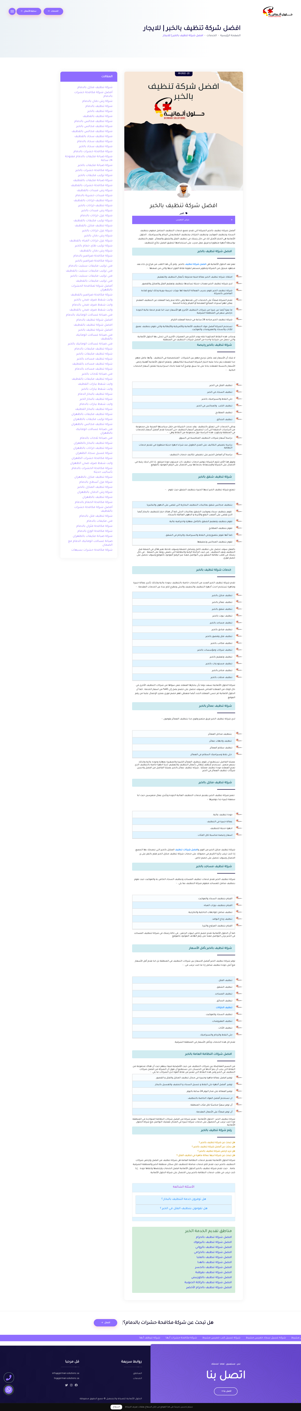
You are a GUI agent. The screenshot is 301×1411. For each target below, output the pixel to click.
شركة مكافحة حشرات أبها (124, 1338)
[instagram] (71, 1385)
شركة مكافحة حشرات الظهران (92, 458)
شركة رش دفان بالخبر (98, 235)
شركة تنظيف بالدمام (99, 106)
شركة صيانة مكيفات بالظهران (93, 536)
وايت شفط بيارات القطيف (95, 384)
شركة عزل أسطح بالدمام (96, 482)
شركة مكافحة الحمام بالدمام (94, 502)
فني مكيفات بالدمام (100, 521)
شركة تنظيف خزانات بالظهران (93, 448)
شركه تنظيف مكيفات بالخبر (95, 354)
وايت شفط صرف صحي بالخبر (93, 300)
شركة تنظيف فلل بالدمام (96, 516)
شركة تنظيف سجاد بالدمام (95, 141)
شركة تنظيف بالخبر (100, 111)
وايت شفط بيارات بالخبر (97, 389)
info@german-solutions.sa (65, 1373)
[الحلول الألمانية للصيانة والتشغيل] (277, 12)
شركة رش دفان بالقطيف (96, 251)
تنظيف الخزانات (224, 1008)
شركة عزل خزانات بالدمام (96, 215)
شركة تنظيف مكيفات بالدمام (93, 349)
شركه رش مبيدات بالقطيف (95, 190)
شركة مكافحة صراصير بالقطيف (92, 295)
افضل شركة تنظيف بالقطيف (93, 325)
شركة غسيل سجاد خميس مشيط (208, 1338)
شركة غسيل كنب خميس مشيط (164, 1338)
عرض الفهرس (182, 220)
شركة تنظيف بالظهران (97, 497)
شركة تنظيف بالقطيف (98, 116)
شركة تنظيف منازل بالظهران (93, 477)
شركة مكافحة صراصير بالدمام (93, 256)
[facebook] (76, 1385)
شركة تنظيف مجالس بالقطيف (92, 131)
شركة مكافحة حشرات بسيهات (92, 550)
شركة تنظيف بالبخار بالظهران (93, 443)
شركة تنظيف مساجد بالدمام (94, 369)
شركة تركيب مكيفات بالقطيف (93, 220)
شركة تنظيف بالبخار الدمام (95, 394)
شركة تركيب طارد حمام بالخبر (94, 246)
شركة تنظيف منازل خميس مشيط (254, 1338)
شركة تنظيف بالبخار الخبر (96, 399)
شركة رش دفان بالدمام (97, 101)
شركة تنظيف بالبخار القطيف (94, 409)
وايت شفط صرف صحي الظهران (91, 463)
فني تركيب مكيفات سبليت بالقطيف (89, 271)
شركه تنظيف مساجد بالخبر (95, 359)
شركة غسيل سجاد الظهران (94, 453)
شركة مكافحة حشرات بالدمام (93, 151)
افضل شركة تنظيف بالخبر (95, 330)
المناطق (137, 1373)
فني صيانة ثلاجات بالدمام (96, 438)
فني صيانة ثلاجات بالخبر (97, 374)
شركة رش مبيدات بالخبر (97, 210)
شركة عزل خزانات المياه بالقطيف (91, 240)
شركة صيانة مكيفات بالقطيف (93, 180)
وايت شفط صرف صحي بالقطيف (91, 310)
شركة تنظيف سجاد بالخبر (96, 146)
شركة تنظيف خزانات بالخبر (95, 205)
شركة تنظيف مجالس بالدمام (93, 121)
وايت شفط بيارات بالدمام (96, 404)
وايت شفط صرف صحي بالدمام (92, 305)
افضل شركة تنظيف (195, 264)
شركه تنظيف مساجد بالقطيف (92, 364)
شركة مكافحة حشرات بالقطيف (92, 185)
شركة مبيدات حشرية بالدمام (94, 195)
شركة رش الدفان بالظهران (95, 492)
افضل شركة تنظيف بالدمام (94, 320)
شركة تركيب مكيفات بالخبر (95, 175)
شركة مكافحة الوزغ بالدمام (95, 531)
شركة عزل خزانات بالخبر (97, 230)
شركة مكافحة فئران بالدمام (94, 526)
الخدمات (54, 11)
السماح (116, 1407)
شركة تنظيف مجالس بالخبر (94, 126)
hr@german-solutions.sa (66, 1378)
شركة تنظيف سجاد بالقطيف (93, 136)
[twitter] (66, 1385)
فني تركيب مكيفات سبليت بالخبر (92, 276)
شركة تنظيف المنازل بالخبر (95, 487)
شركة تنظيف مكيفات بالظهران (92, 414)
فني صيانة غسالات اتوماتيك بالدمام (89, 315)
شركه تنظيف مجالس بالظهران (92, 424)
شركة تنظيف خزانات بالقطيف (93, 200)
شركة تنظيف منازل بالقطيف (94, 225)
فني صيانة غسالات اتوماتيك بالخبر (90, 344)
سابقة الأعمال (29, 11)
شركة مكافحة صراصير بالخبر (94, 261)
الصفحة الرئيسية (230, 35)
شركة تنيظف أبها (92, 1338)
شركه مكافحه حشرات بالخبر (94, 170)
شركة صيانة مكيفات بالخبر (95, 165)
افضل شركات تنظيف (186, 850)
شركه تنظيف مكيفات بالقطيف (92, 379)
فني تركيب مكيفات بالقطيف (94, 281)
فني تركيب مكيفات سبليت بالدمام (91, 266)
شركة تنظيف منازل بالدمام (95, 87)
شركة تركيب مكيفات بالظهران (93, 419)
